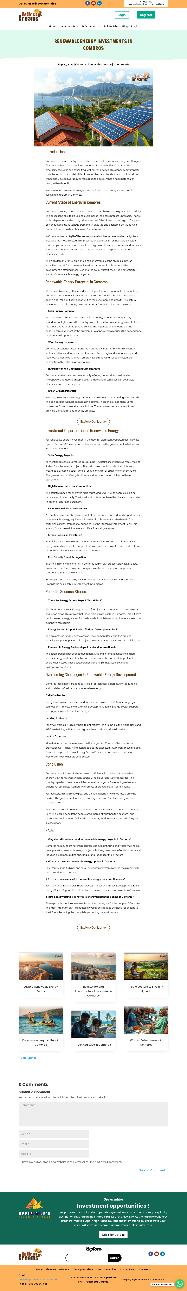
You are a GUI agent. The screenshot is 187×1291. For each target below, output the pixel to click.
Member (65, 1269)
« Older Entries (27, 1058)
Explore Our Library (93, 421)
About (94, 27)
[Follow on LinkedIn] (99, 3)
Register (146, 15)
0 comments (121, 64)
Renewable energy (100, 64)
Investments (68, 27)
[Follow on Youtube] (93, 3)
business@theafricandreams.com (39, 1279)
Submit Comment (152, 1170)
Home (53, 27)
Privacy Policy (128, 1269)
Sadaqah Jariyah (83, 1269)
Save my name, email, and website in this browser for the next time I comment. (72, 1162)
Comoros (81, 64)
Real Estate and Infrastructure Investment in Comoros (93, 991)
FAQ (84, 27)
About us (51, 1269)
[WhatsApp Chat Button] (179, 1283)
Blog (125, 27)
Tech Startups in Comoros (93, 1044)
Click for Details (113, 1235)
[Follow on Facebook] (87, 3)
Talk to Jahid (111, 27)
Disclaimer (145, 1269)
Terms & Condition (106, 1269)
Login (122, 15)
